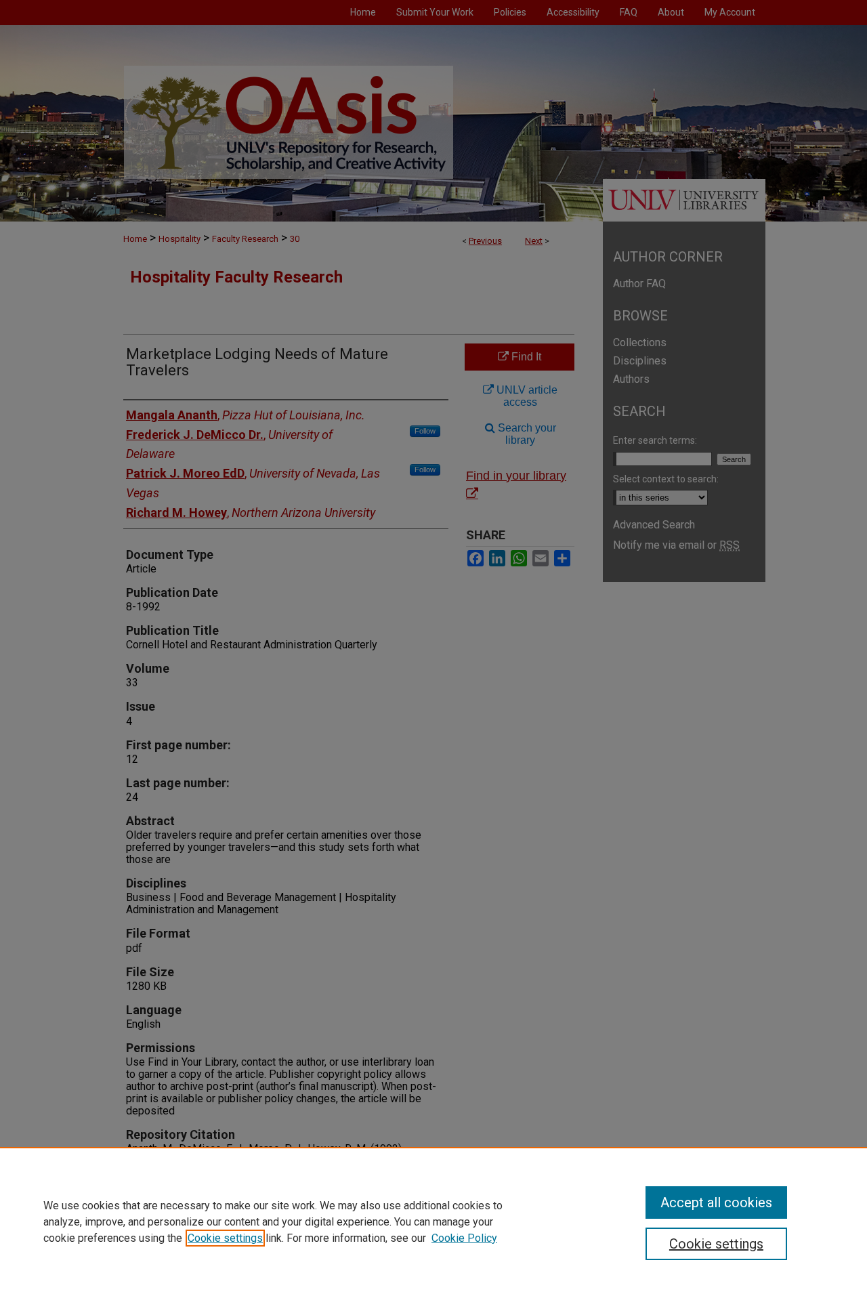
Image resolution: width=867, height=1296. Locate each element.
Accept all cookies (716, 1202)
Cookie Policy (464, 1238)
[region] (433, 1221)
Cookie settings (225, 1238)
